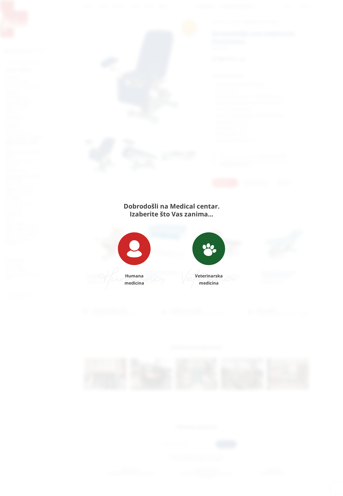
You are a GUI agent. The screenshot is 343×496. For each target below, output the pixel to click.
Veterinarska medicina (209, 279)
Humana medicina (134, 279)
